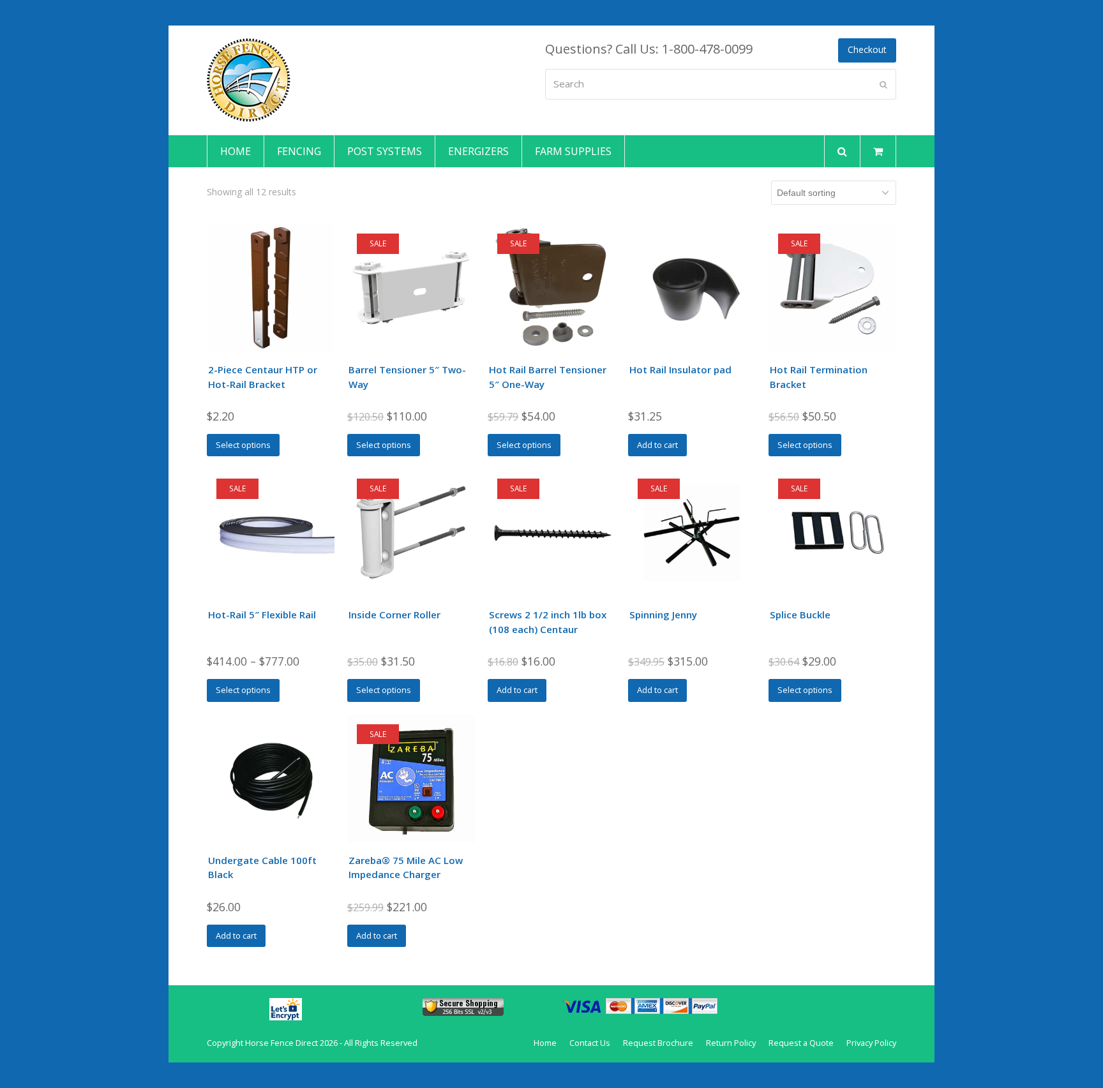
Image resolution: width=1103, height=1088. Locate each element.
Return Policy (731, 1042)
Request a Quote (801, 1042)
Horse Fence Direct (281, 1042)
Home (545, 1042)
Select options (243, 445)
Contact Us (589, 1042)
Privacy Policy (871, 1042)
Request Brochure (658, 1042)
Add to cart (657, 445)
